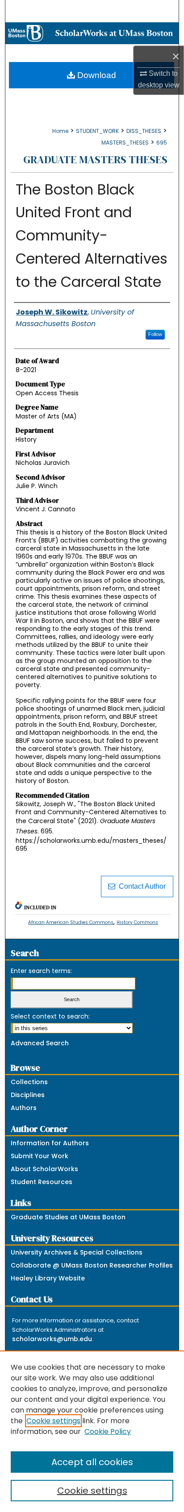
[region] (92, 1431)
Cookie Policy (107, 1431)
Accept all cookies (92, 1462)
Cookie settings (53, 1421)
